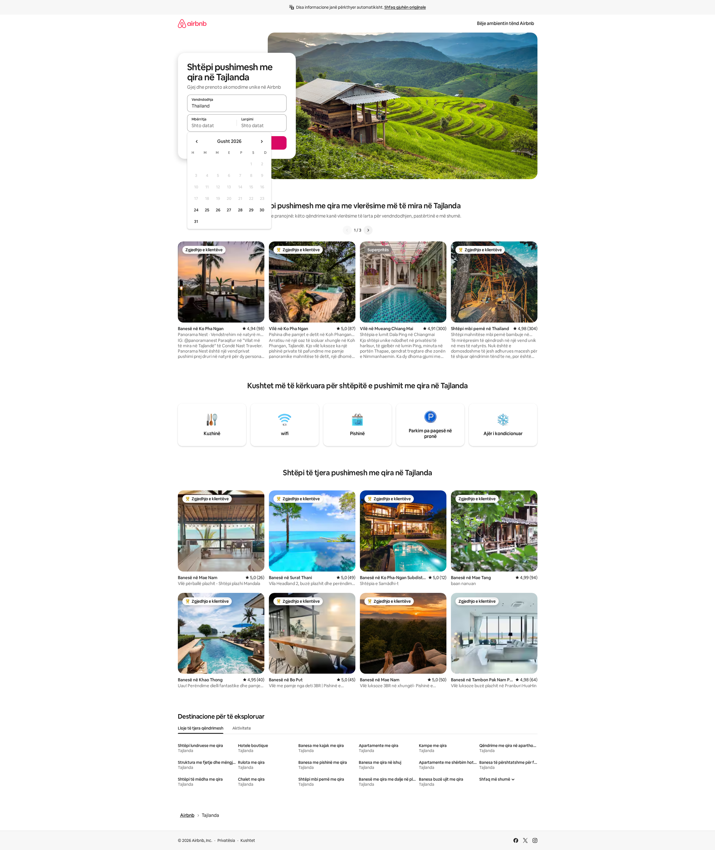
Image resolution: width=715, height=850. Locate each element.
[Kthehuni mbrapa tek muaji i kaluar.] (197, 141)
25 (207, 209)
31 (196, 221)
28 (240, 209)
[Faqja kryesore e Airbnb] (192, 23)
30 (262, 209)
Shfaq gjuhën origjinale (405, 7)
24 (196, 209)
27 (229, 209)
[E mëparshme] (347, 230)
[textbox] (212, 125)
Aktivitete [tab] (241, 728)
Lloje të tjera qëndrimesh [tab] (200, 728)
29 (251, 209)
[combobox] (237, 105)
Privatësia (226, 840)
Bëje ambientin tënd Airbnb (505, 23)
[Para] (368, 230)
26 (218, 209)
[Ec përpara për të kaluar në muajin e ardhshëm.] (261, 141)
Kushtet (247, 840)
